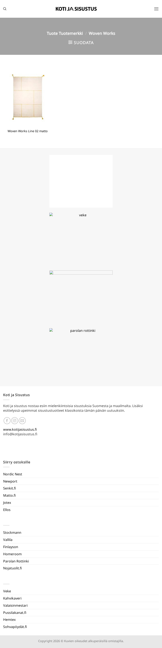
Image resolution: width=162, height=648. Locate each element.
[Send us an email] (22, 420)
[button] (156, 9)
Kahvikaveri (12, 598)
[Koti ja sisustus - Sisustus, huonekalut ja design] (76, 8)
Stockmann (12, 532)
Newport (10, 481)
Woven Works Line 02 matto (28, 131)
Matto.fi (9, 495)
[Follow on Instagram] (14, 420)
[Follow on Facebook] (7, 420)
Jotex (7, 502)
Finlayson (10, 546)
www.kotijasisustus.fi (20, 429)
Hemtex (9, 619)
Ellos (7, 509)
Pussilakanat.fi (14, 612)
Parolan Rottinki (16, 561)
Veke (7, 591)
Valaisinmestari (15, 605)
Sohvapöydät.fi (15, 626)
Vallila (7, 539)
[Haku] (4, 9)
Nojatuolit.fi (12, 568)
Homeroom (12, 554)
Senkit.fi (9, 488)
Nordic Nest (12, 474)
